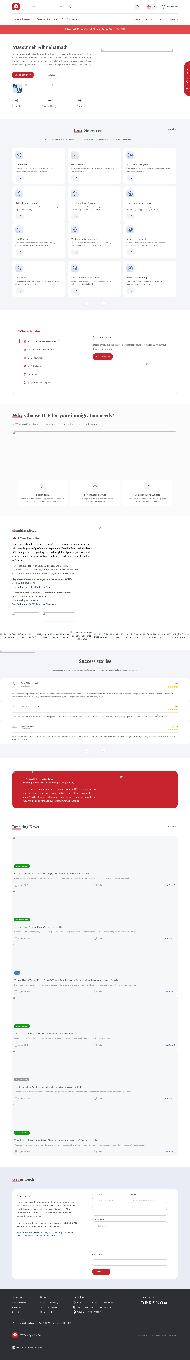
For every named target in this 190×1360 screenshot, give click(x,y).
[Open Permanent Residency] (32, 19)
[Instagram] (142, 1302)
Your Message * (98, 1219)
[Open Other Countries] (77, 19)
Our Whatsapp (172, 7)
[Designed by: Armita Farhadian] (13, 1347)
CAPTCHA (97, 1255)
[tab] (53, 341)
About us (44, 7)
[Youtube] (165, 1302)
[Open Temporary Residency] (57, 19)
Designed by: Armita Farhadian (29, 1347)
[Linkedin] (150, 1302)
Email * (134, 1195)
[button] (86, 303)
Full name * (97, 1195)
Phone (94, 1207)
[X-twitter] (157, 1302)
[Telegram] (146, 1302)
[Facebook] (161, 1302)
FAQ (69, 7)
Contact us (57, 7)
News (32, 7)
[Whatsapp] (153, 1302)
